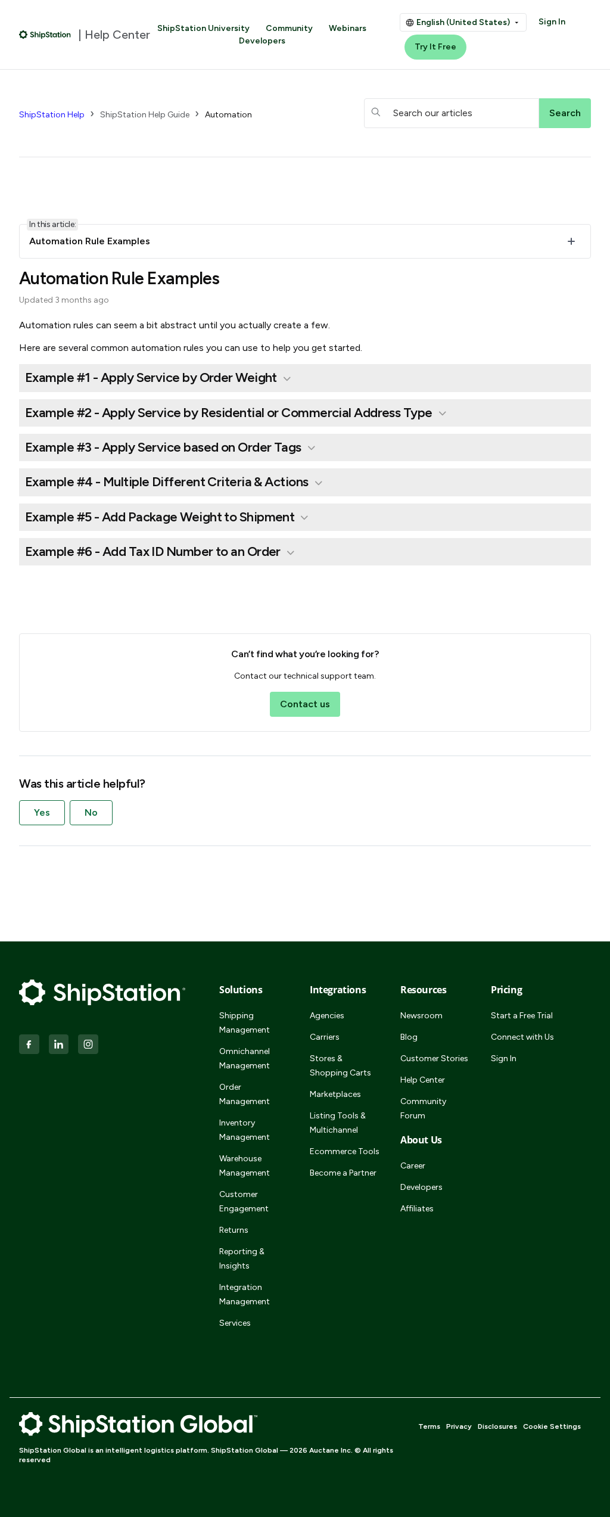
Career (412, 1166)
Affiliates (417, 1209)
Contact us (305, 704)
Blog (409, 1037)
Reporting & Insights (241, 1258)
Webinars (347, 28)
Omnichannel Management (244, 1058)
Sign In (552, 22)
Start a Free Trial (522, 1016)
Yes (42, 812)
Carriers (325, 1037)
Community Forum (423, 1108)
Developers (262, 41)
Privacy (459, 1426)
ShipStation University (203, 28)
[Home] (45, 34)
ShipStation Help (52, 115)
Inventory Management (244, 1130)
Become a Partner (343, 1173)
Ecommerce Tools (344, 1151)
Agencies (327, 1016)
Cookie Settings (552, 1426)
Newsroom (421, 1016)
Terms (429, 1426)
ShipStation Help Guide (144, 115)
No (91, 812)
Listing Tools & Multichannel (338, 1123)
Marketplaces (335, 1094)
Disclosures (497, 1426)
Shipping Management (244, 1023)
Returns (233, 1230)
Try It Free (435, 47)
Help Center (422, 1080)
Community (289, 28)
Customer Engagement (244, 1201)
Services (235, 1323)
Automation (228, 115)
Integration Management (244, 1294)
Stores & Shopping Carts (340, 1065)
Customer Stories (434, 1058)
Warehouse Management (244, 1166)
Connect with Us (522, 1037)
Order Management (244, 1094)
